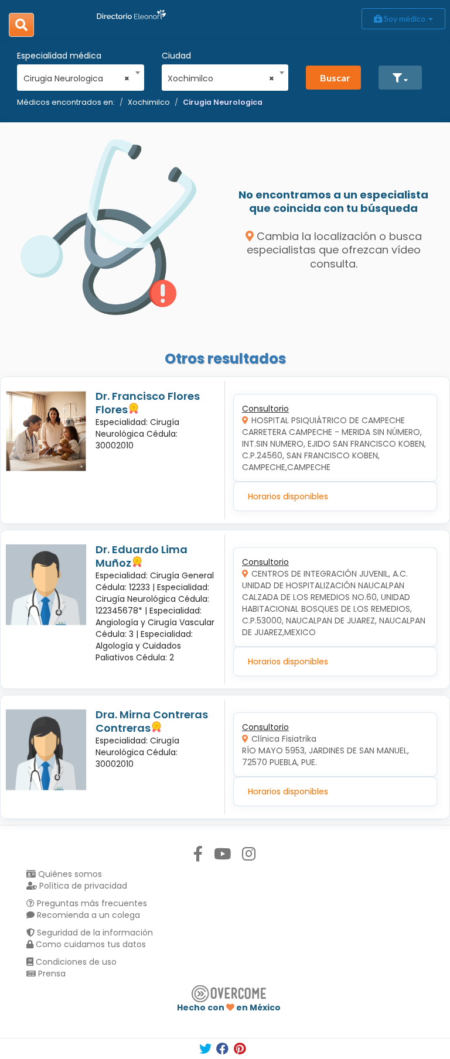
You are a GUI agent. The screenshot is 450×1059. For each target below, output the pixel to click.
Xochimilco (149, 102)
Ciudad (176, 55)
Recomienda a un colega (87, 915)
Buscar (335, 77)
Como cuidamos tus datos (89, 944)
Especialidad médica (59, 55)
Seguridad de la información (94, 932)
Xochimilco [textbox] (221, 78)
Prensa (51, 973)
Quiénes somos (69, 874)
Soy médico (404, 18)
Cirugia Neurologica (222, 102)
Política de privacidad (82, 886)
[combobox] (76, 75)
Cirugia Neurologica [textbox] (76, 78)
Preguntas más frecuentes (91, 903)
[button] (400, 78)
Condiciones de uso (75, 962)
